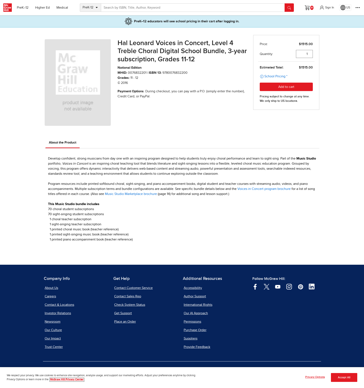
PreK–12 (22, 7)
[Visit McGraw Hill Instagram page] (289, 286)
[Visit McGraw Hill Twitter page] (266, 286)
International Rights (198, 304)
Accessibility (193, 288)
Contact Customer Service (133, 288)
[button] (327, 8)
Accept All (344, 377)
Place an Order (125, 321)
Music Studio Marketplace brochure (131, 194)
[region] (182, 377)
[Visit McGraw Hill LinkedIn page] (311, 286)
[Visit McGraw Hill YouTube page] (278, 286)
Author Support (195, 296)
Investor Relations (58, 313)
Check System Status (129, 304)
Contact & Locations (59, 304)
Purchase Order (195, 330)
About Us (51, 288)
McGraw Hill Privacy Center (67, 379)
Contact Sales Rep (127, 296)
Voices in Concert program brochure (264, 189)
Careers (50, 296)
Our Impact (53, 338)
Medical (62, 7)
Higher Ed (42, 7)
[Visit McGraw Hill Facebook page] (255, 286)
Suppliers (190, 338)
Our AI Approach (196, 313)
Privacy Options (315, 377)
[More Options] (358, 8)
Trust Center (54, 347)
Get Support (123, 313)
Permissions (192, 321)
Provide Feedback (197, 347)
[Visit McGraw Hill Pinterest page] (300, 286)
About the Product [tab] (62, 142)
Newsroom (52, 321)
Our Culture (53, 330)
